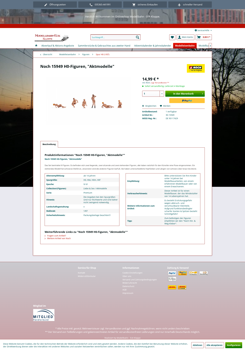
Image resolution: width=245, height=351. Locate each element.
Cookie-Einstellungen (132, 272)
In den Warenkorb (183, 93)
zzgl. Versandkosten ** (160, 82)
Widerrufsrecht (129, 282)
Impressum (127, 293)
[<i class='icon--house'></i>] (36, 45)
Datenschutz (128, 286)
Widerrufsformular (87, 276)
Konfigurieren (233, 345)
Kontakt (81, 272)
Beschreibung (49, 144)
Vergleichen (150, 105)
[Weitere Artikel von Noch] (196, 69)
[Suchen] (138, 37)
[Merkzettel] (172, 37)
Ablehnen (197, 345)
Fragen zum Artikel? (56, 235)
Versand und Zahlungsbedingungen (139, 279)
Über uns (126, 276)
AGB (124, 289)
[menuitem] (115, 37)
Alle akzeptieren (214, 345)
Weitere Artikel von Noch (59, 238)
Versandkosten (113, 328)
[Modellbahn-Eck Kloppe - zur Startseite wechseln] (52, 38)
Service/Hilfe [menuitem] (203, 30)
